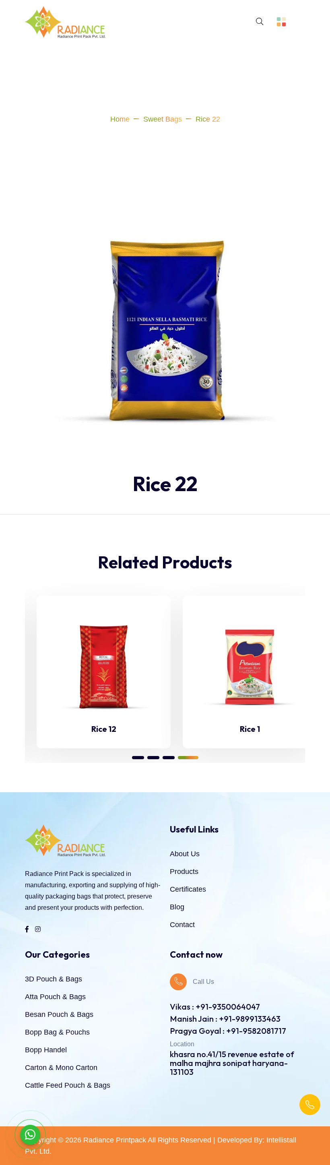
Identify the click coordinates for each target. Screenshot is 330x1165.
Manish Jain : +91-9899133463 (225, 1019)
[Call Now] (309, 1104)
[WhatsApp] (30, 1135)
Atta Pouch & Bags (55, 997)
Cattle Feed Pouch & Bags (67, 1085)
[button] (138, 757)
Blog (177, 907)
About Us (185, 854)
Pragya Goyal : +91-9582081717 (228, 1031)
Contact (182, 925)
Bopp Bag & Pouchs (57, 1032)
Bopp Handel (46, 1050)
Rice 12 (92, 729)
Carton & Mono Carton (61, 1068)
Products (184, 872)
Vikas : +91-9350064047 (215, 1007)
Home (120, 119)
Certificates (188, 889)
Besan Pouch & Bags (59, 1014)
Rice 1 (238, 729)
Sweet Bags (162, 119)
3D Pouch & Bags (53, 979)
